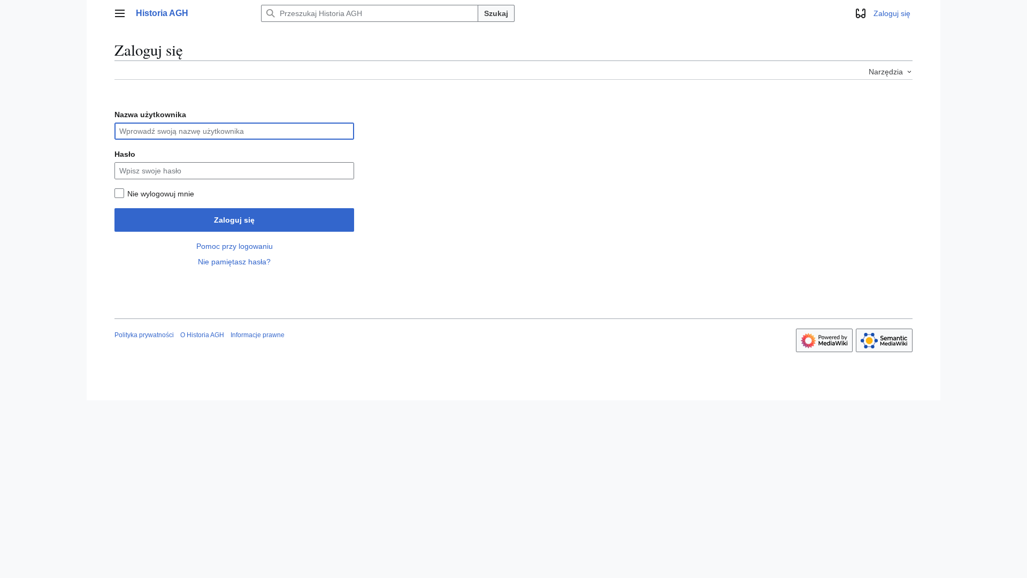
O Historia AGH (202, 335)
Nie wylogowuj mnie (160, 193)
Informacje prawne (258, 335)
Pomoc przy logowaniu (234, 246)
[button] (119, 13)
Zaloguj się (234, 220)
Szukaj (496, 13)
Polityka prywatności (144, 335)
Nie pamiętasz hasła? (234, 261)
